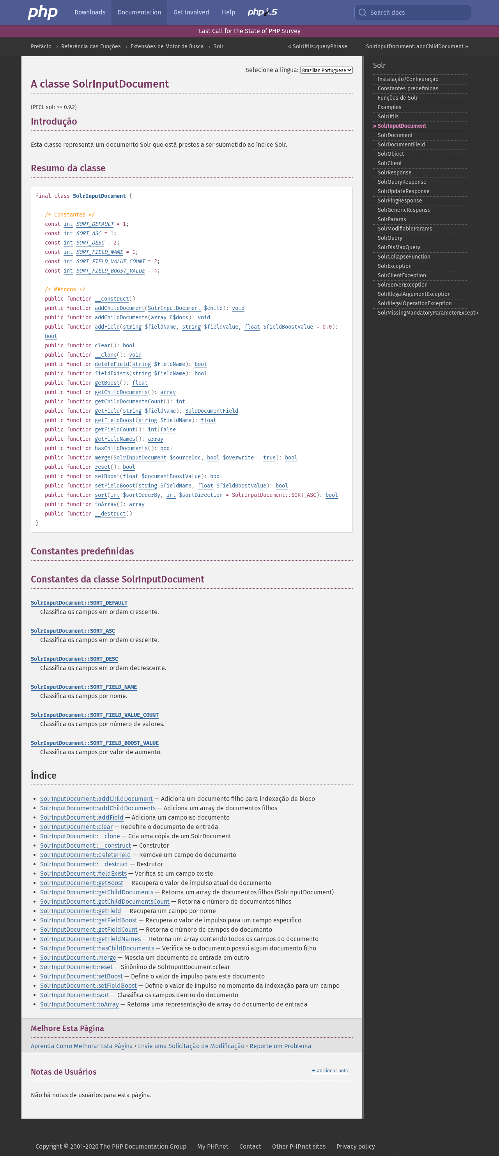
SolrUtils (388, 116)
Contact (250, 1146)
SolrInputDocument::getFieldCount (89, 929)
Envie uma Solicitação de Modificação (191, 1046)
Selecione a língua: (272, 70)
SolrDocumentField (211, 411)
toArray (106, 504)
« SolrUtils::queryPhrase (317, 46)
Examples (390, 107)
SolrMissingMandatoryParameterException (423, 313)
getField (107, 411)
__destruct (110, 513)
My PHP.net (212, 1146)
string (132, 327)
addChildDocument (120, 308)
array (158, 317)
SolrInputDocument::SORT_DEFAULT (79, 603)
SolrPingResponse (400, 200)
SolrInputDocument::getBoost (81, 883)
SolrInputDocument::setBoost (81, 976)
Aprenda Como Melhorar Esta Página (82, 1046)
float (252, 327)
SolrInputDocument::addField (82, 817)
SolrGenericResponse (404, 210)
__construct (112, 299)
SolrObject (391, 154)
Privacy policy (355, 1146)
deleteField (112, 364)
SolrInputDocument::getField (80, 911)
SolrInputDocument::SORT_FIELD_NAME (84, 687)
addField (107, 327)
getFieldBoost (115, 420)
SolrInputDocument (174, 308)
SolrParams (392, 219)
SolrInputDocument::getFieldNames (90, 939)
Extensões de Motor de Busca (167, 46)
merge (102, 457)
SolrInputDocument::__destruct (84, 864)
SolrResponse (395, 172)
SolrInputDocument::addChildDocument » (417, 46)
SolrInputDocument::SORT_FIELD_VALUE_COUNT (95, 715)
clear (102, 345)
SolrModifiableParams (405, 228)
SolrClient (390, 163)
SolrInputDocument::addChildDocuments (98, 808)
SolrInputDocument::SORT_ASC (73, 631)
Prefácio (41, 46)
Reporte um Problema (280, 1046)
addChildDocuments (121, 317)
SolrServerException (403, 285)
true (269, 457)
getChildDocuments (121, 392)
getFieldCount (115, 429)
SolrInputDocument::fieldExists (83, 873)
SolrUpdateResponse (404, 191)
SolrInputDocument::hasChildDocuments (97, 948)
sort (101, 495)
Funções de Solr (398, 98)
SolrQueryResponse (402, 182)
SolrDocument (395, 135)
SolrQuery (390, 238)
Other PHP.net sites (299, 1146)
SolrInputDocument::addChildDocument (96, 798)
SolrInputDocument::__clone (80, 836)
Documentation (139, 12)
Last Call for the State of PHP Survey (250, 31)
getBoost (107, 383)
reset (102, 467)
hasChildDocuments (121, 448)
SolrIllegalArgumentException (414, 294)
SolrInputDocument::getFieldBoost (88, 920)
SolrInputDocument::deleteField (85, 855)
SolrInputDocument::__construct (85, 845)
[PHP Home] (43, 12)
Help (228, 12)
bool (51, 336)
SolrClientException (402, 275)
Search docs (387, 12)
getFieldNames (115, 439)
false (168, 429)
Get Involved (191, 12)
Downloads (89, 12)
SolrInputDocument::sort (74, 995)
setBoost (107, 476)
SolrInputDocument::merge (78, 957)
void (238, 308)
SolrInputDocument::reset (76, 967)
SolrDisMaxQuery (399, 247)
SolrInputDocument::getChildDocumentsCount (105, 901)
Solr (218, 46)
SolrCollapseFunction (404, 256)
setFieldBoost (115, 485)
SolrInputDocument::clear (76, 826)
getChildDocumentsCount (129, 401)
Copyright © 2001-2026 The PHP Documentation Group (110, 1146)
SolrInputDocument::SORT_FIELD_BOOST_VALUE (95, 743)
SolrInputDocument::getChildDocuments (96, 892)
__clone (106, 355)
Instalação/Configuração (408, 79)
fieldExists (112, 373)
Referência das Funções (91, 46)
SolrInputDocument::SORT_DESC (74, 659)
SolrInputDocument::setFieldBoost (88, 985)
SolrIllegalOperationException (415, 303)
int (68, 224)
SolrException (395, 266)
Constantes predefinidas (408, 88)
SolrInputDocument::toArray (79, 1004)
